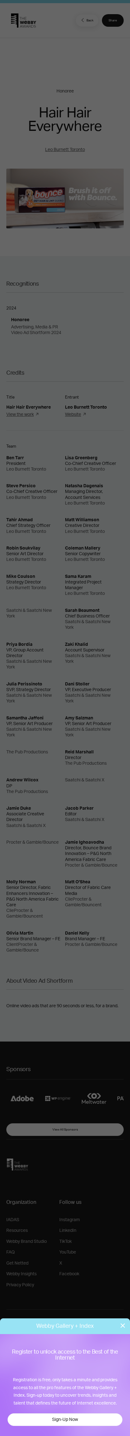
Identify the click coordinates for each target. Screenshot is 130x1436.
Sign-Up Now (65, 1419)
